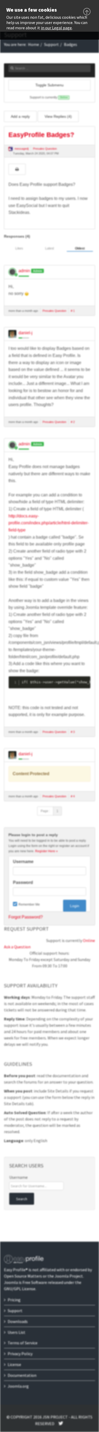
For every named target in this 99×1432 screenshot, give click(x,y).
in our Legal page (56, 27)
